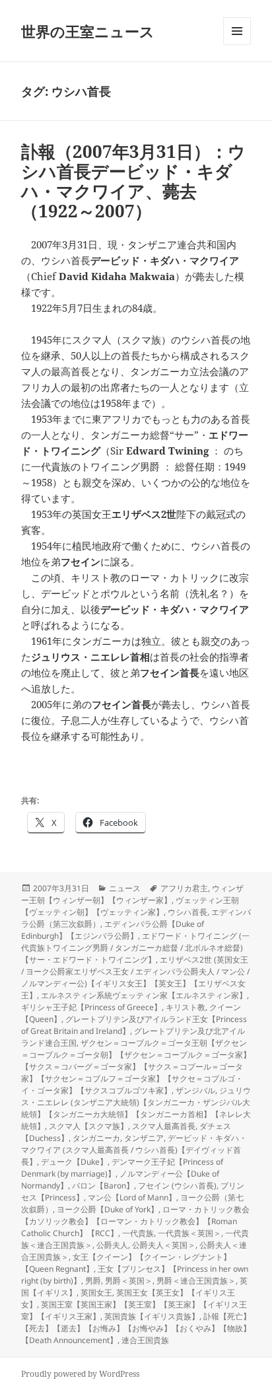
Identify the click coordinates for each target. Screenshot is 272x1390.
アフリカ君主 (184, 888)
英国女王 (96, 1292)
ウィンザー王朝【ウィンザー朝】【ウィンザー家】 (132, 894)
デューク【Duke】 (74, 1161)
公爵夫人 (112, 1245)
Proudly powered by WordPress (80, 1373)
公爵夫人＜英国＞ (163, 1245)
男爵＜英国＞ (129, 1280)
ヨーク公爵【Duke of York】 (107, 1209)
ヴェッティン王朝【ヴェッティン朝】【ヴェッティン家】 (130, 906)
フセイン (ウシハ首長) (177, 1185)
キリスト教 (185, 1007)
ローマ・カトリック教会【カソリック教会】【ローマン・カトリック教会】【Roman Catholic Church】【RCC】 (135, 1221)
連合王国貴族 (145, 1340)
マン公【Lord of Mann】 (132, 1197)
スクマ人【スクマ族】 (88, 1126)
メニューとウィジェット (237, 44)
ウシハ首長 (187, 912)
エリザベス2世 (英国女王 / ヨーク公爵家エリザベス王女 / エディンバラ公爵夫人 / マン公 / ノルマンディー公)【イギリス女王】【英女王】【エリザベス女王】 (135, 977)
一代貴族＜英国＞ (189, 1233)
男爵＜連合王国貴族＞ (196, 1280)
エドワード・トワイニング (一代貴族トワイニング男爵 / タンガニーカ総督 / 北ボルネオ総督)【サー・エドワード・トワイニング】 (135, 947)
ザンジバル (195, 1090)
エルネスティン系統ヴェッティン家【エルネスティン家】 (144, 995)
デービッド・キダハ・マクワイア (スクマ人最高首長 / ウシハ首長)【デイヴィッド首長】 (134, 1149)
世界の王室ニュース (87, 31)
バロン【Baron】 (103, 1185)
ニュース (125, 888)
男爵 (93, 1280)
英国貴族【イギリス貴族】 (151, 1316)
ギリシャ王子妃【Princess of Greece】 (91, 1007)
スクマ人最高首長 (163, 1126)
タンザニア (144, 1138)
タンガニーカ (96, 1138)
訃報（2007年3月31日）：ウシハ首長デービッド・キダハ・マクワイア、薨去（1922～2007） (133, 181)
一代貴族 (138, 1233)
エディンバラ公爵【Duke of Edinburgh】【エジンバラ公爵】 (112, 929)
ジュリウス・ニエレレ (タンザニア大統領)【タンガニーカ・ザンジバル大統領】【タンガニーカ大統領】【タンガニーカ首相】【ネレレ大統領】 (136, 1108)
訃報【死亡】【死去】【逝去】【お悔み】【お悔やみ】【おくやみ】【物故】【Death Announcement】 (136, 1328)
